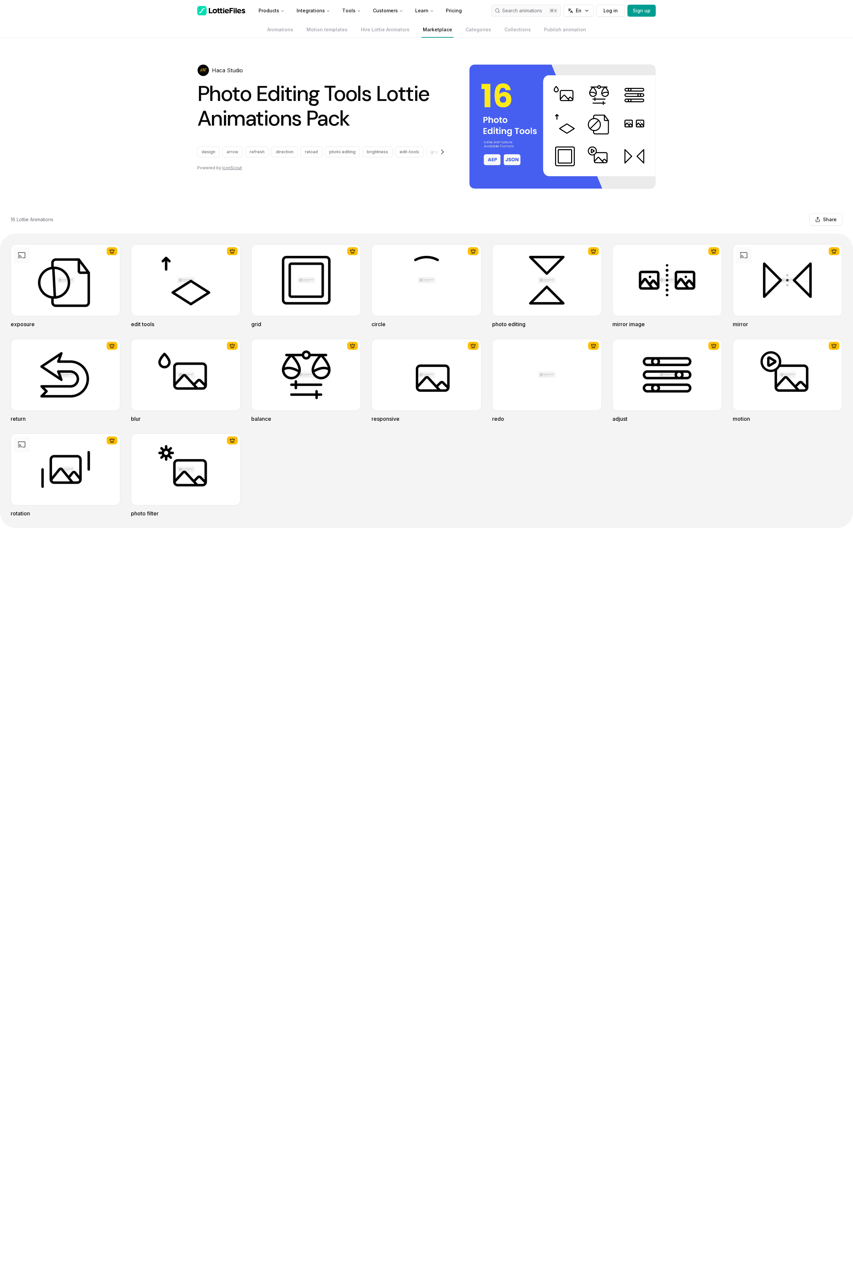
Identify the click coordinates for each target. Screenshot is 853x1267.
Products (269, 10)
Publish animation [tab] (565, 29)
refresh (257, 151)
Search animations (522, 10)
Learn (421, 10)
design (208, 151)
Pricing (454, 10)
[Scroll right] (434, 152)
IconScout (232, 167)
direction (285, 151)
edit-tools (409, 151)
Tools (349, 10)
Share (830, 219)
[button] (203, 70)
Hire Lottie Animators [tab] (385, 29)
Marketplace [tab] (437, 29)
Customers (385, 10)
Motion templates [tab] (327, 29)
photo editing (342, 151)
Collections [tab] (517, 29)
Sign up (641, 10)
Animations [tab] (280, 29)
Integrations (311, 10)
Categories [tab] (478, 29)
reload (311, 151)
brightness (377, 151)
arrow (232, 151)
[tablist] (426, 30)
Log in (610, 10)
